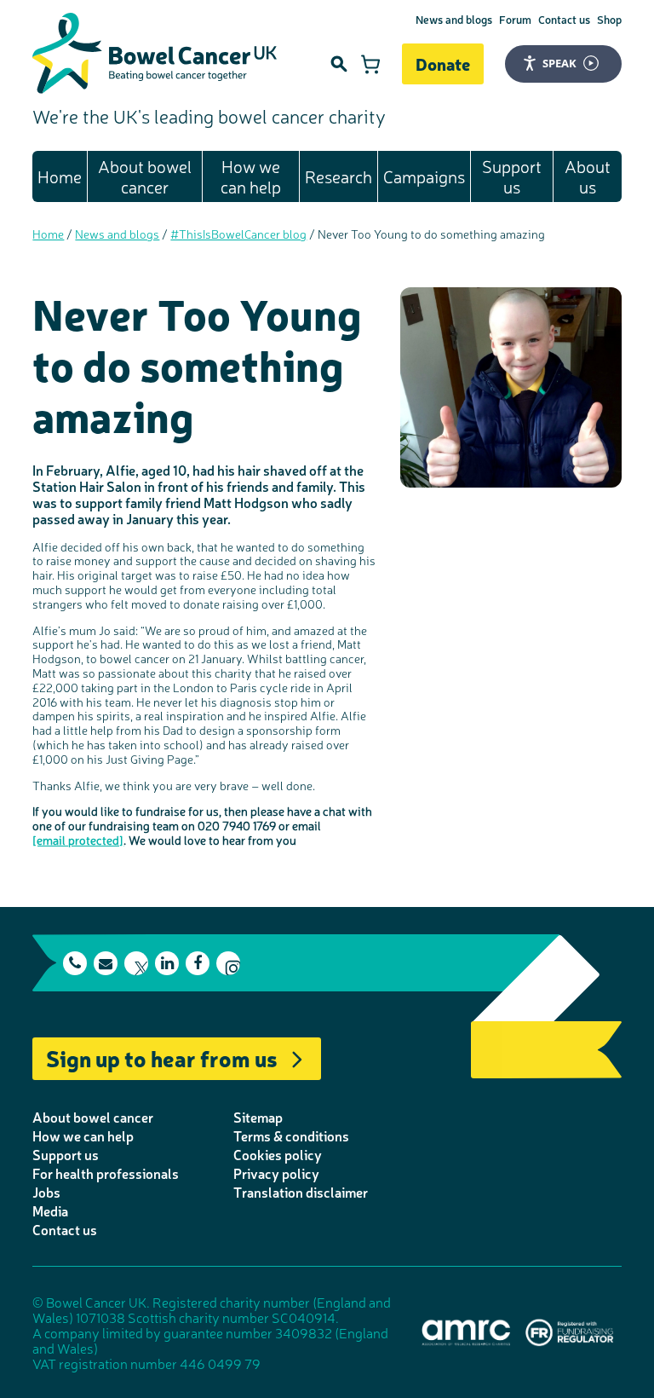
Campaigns (424, 176)
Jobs (46, 1191)
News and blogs (454, 19)
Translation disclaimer (300, 1191)
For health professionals (105, 1173)
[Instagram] (228, 963)
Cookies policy (277, 1154)
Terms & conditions (291, 1135)
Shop (609, 19)
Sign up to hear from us (162, 1057)
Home (59, 176)
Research (338, 176)
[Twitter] (136, 963)
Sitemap (258, 1116)
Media (50, 1210)
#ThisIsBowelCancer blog (238, 233)
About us (588, 176)
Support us (512, 176)
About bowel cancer (145, 176)
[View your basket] (370, 64)
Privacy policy (276, 1173)
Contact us (564, 19)
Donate (443, 63)
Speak (559, 63)
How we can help (251, 176)
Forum (515, 19)
